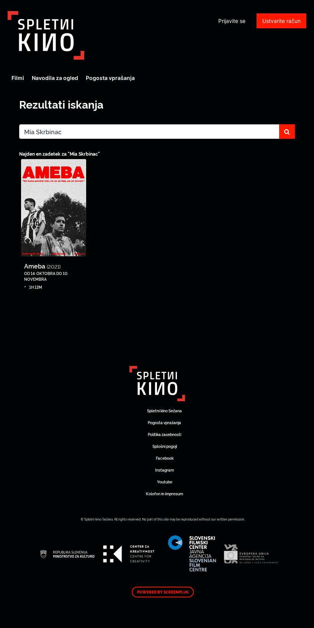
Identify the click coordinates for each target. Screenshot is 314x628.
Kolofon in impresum (164, 493)
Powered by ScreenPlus (162, 592)
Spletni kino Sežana (164, 410)
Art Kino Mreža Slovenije (46, 35)
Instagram (164, 469)
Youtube (164, 481)
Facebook (164, 458)
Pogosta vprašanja (110, 78)
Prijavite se (231, 21)
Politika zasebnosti (164, 434)
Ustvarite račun (281, 21)
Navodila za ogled (55, 78)
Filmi (17, 78)
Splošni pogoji (164, 446)
